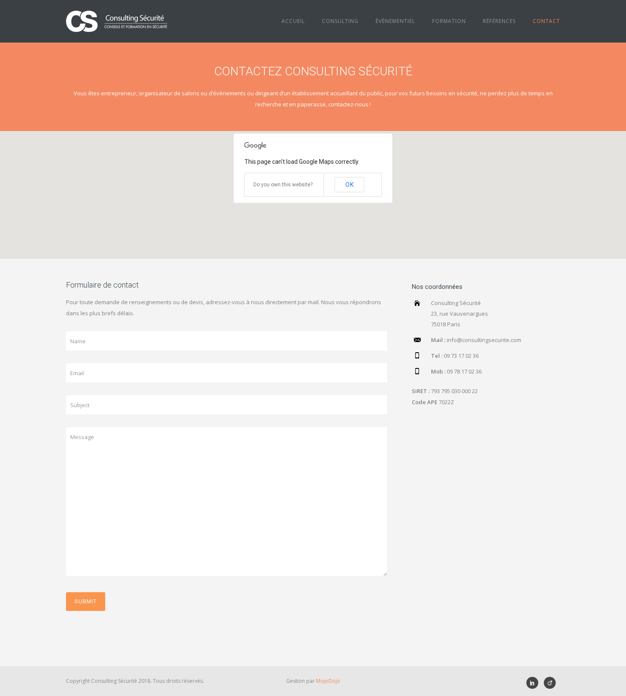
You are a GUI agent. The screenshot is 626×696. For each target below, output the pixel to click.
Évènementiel (395, 21)
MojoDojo (328, 681)
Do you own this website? (283, 185)
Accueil (293, 21)
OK (349, 184)
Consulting (340, 21)
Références (499, 21)
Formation (449, 21)
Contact (546, 21)
